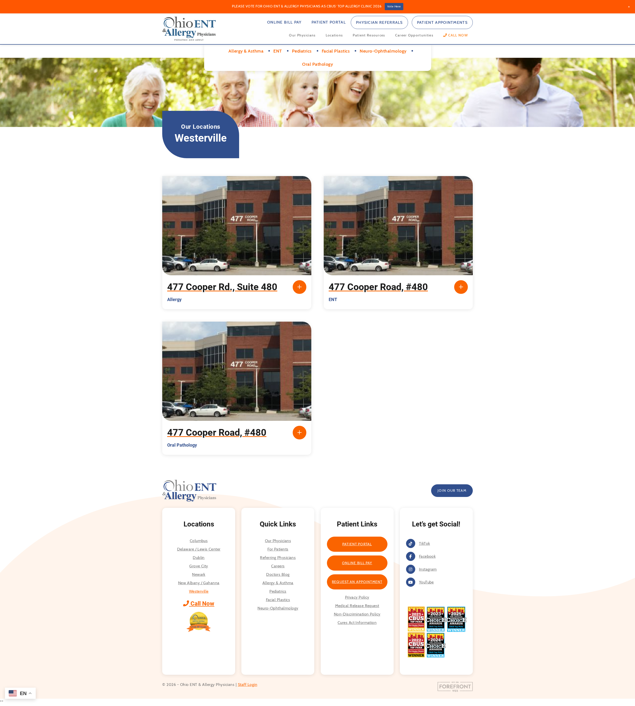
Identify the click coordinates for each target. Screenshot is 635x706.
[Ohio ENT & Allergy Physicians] (189, 28)
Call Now (201, 603)
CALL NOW (457, 35)
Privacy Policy (357, 597)
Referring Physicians (278, 557)
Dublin (199, 557)
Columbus (199, 540)
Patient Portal (329, 22)
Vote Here (394, 6)
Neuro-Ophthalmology (277, 608)
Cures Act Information (357, 622)
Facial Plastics (278, 599)
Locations (334, 35)
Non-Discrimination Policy (357, 614)
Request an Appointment (357, 582)
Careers (278, 566)
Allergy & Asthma (277, 583)
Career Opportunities (414, 35)
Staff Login (247, 684)
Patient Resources (369, 35)
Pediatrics (277, 591)
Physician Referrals (379, 22)
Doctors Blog (277, 574)
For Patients (277, 549)
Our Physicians (302, 35)
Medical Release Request (357, 605)
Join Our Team (452, 490)
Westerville (199, 591)
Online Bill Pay (284, 22)
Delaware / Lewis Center (199, 549)
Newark (198, 574)
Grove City (198, 566)
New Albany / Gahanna (199, 583)
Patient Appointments (442, 22)
